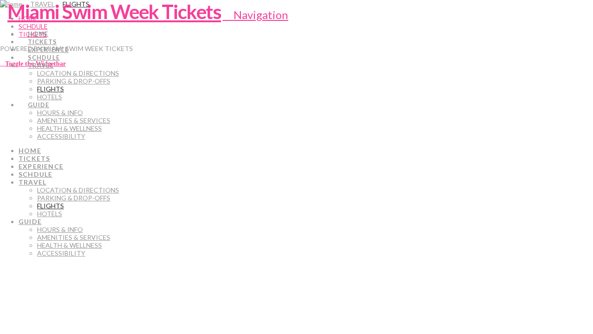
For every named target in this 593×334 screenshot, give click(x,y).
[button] (255, 14)
